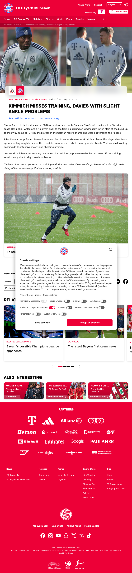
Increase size (47, 118)
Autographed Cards (116, 488)
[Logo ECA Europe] (68, 565)
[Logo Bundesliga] (79, 564)
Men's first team (66, 475)
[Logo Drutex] (92, 432)
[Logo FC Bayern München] (66, 514)
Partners (66, 409)
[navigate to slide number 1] (60, 366)
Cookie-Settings (66, 553)
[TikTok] (89, 535)
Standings (44, 475)
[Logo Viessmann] (74, 452)
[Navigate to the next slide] (80, 366)
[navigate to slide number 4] (72, 366)
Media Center (91, 526)
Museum (92, 19)
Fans (69, 19)
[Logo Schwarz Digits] (45, 453)
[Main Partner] (101, 12)
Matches (37, 19)
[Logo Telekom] (32, 420)
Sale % (86, 493)
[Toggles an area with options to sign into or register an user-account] (126, 5)
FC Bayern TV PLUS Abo (17, 479)
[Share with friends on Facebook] (125, 281)
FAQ (87, 550)
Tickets (80, 19)
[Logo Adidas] (48, 421)
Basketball (57, 526)
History (110, 475)
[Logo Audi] (96, 421)
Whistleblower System (74, 550)
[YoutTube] (58, 535)
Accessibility (57, 550)
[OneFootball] (81, 535)
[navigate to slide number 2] (64, 366)
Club (59, 19)
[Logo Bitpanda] (50, 432)
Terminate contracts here (110, 550)
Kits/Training (89, 475)
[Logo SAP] (24, 452)
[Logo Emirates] (54, 442)
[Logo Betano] (26, 432)
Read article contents (21, 118)
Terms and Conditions (42, 550)
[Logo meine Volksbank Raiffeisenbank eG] (102, 452)
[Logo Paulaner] (102, 441)
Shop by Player (90, 484)
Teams (49, 19)
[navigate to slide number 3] (68, 366)
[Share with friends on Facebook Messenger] (117, 281)
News (7, 19)
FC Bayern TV (21, 19)
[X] (73, 535)
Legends (62, 479)
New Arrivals (89, 488)
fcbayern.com (40, 526)
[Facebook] (42, 535)
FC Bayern (8, 25)
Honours (111, 479)
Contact (98, 5)
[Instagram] (50, 535)
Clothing (87, 479)
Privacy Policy (25, 550)
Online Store (89, 469)
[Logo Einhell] (28, 442)
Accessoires (88, 497)
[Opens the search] (103, 19)
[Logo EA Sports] (110, 432)
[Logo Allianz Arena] (54, 565)
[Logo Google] (77, 442)
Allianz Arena (84, 5)
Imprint (14, 550)
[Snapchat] (66, 535)
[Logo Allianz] (71, 421)
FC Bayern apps (114, 484)
